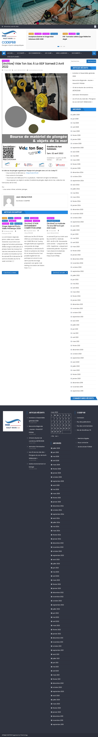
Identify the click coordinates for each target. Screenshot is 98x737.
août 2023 (76, 226)
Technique (54, 34)
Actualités (38, 34)
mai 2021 (75, 333)
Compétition (34, 218)
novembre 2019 (78, 387)
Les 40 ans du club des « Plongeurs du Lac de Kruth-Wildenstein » (84, 100)
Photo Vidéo (18, 223)
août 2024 (76, 185)
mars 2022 (76, 292)
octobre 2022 (77, 267)
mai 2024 (76, 193)
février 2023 (76, 251)
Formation (46, 34)
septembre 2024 (78, 181)
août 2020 (76, 362)
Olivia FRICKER (28, 233)
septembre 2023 (78, 222)
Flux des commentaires (85, 426)
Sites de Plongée (13, 57)
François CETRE (6, 233)
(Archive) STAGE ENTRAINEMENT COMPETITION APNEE (32, 225)
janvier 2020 (77, 378)
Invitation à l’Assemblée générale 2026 (84, 74)
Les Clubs (48, 53)
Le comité (20, 53)
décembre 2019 (78, 383)
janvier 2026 (77, 139)
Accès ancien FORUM (85, 447)
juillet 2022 (76, 275)
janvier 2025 (76, 168)
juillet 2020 (76, 366)
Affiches (5, 221)
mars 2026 (76, 131)
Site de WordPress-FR (84, 430)
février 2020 (76, 374)
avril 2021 (75, 337)
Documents (76, 53)
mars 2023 (76, 247)
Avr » (56, 436)
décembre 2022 (78, 259)
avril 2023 (76, 242)
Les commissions (34, 53)
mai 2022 (76, 284)
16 (57, 425)
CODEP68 (9, 42)
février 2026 (76, 135)
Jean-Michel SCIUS (19, 70)
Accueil (10, 53)
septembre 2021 (78, 317)
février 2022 (76, 296)
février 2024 (77, 201)
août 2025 (76, 152)
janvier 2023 (76, 255)
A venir (31, 34)
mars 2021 (76, 341)
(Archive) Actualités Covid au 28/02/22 (60, 273)
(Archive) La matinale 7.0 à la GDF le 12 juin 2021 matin (56, 225)
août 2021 (76, 321)
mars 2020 (76, 370)
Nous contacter (83, 443)
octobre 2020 (77, 354)
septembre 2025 (78, 148)
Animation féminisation (80, 95)
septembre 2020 (78, 358)
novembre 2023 (78, 214)
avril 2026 (76, 127)
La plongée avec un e (53, 221)
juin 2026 (75, 119)
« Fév (52, 436)
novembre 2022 (78, 263)
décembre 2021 (78, 304)
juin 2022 (75, 280)
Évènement (5, 61)
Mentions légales (83, 438)
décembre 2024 (78, 172)
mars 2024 (76, 197)
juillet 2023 (76, 230)
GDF (12, 223)
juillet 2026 (76, 115)
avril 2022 (76, 288)
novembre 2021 (78, 308)
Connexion (80, 418)
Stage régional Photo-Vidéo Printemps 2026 (11, 227)
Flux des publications (84, 422)
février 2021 (76, 345)
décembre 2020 (78, 350)
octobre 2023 (77, 218)
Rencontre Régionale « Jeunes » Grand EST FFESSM (83, 81)
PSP (78, 34)
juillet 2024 (76, 189)
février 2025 (76, 164)
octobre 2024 (77, 176)
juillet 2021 (76, 325)
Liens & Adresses (61, 53)
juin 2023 (75, 234)
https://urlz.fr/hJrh (32, 173)
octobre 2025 (77, 143)
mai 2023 (76, 238)
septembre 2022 (78, 271)
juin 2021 (75, 329)
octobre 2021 (77, 313)
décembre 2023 (78, 209)
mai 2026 (76, 123)
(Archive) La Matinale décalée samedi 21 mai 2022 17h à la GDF (11, 273)
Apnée (27, 218)
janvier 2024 (77, 205)
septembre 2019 (78, 391)
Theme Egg (23, 735)
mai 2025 (76, 156)
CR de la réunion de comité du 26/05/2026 (83, 89)
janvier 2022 (76, 300)
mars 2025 (76, 160)
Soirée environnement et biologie (37, 465)
